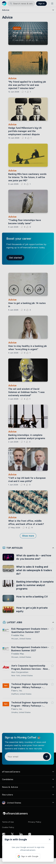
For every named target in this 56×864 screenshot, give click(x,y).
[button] (28, 432)
